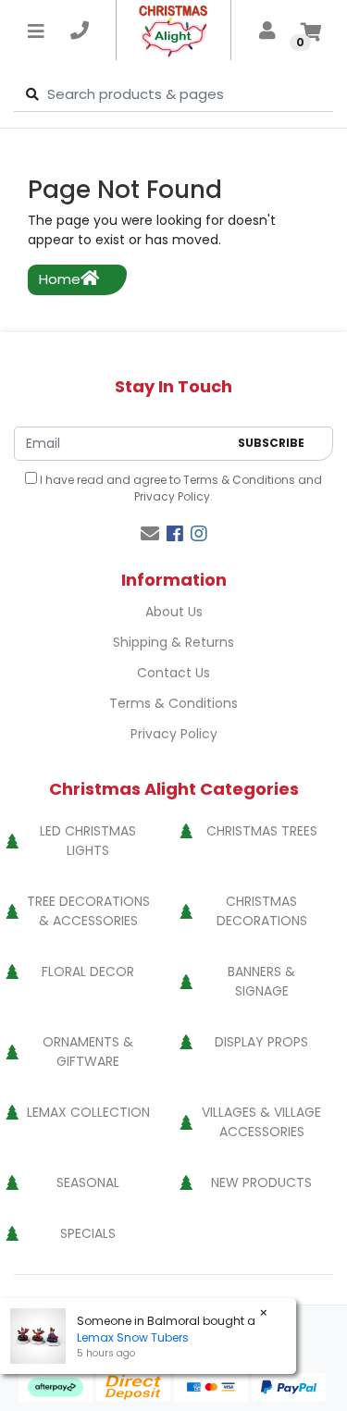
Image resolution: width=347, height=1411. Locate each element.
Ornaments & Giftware (88, 1052)
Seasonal (87, 1182)
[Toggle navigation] (36, 30)
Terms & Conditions (239, 480)
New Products (261, 1182)
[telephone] (79, 30)
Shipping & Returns (173, 642)
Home (60, 279)
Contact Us (173, 672)
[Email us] (150, 533)
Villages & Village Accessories (261, 1122)
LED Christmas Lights (88, 841)
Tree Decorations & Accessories (88, 911)
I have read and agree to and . (179, 488)
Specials (88, 1233)
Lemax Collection (88, 1112)
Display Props (261, 1042)
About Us (174, 611)
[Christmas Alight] (173, 30)
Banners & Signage (261, 981)
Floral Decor (88, 971)
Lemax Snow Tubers (133, 1337)
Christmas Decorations (262, 911)
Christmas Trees (261, 831)
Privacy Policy (172, 496)
